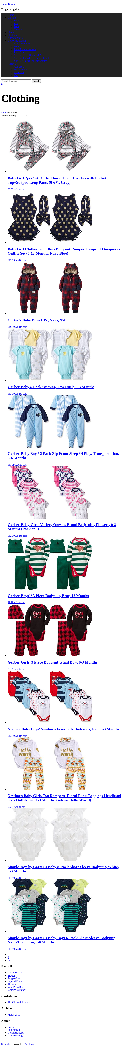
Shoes (11, 32)
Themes (12, 984)
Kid (16, 23)
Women (18, 29)
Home (11, 14)
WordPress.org (15, 1035)
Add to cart (19, 189)
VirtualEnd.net (8, 4)
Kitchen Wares (15, 37)
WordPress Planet (16, 989)
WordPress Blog (16, 987)
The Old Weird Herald (19, 1002)
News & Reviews (23, 43)
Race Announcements (25, 49)
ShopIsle (6, 1044)
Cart (16, 75)
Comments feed (16, 1032)
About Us (13, 63)
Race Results (20, 52)
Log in (11, 1027)
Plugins (11, 975)
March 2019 (14, 1014)
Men (16, 26)
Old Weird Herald (17, 40)
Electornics (13, 35)
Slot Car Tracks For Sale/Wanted (30, 61)
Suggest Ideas (15, 978)
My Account (20, 69)
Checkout (19, 72)
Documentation (15, 972)
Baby (17, 20)
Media (17, 46)
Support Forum (15, 981)
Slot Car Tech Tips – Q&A (27, 55)
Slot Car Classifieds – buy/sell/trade (32, 58)
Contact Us (19, 66)
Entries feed (14, 1029)
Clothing (12, 17)
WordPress (28, 1044)
